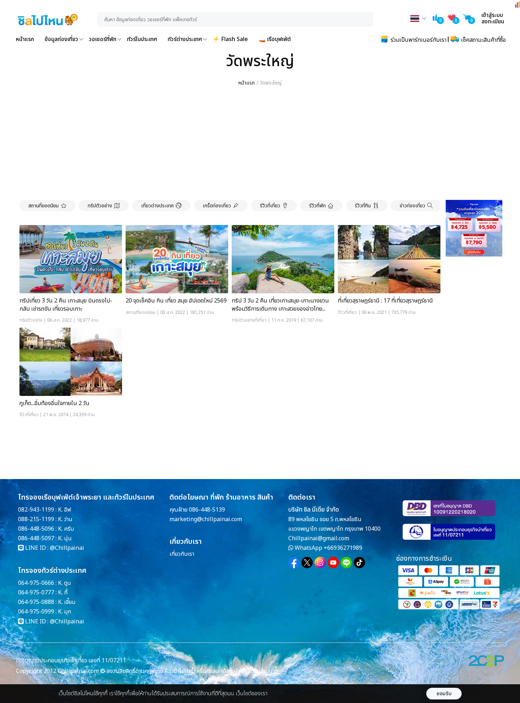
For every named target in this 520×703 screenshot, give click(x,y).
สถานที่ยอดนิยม (43, 205)
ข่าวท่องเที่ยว (412, 205)
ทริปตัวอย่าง (100, 205)
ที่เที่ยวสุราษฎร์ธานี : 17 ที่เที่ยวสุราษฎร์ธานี (385, 301)
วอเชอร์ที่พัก (102, 39)
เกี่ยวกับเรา (181, 554)
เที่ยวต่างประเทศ (157, 205)
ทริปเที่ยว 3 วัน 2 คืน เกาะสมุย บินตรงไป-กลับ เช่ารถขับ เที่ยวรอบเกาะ (65, 305)
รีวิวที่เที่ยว (270, 205)
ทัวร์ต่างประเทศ (185, 39)
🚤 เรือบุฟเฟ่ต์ (275, 39)
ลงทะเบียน (492, 21)
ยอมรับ (444, 693)
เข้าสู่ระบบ (492, 15)
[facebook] (294, 562)
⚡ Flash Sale (230, 39)
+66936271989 (343, 548)
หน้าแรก (25, 39)
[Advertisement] (260, 143)
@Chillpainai (67, 548)
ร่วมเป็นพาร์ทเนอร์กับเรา (417, 40)
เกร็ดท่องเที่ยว (217, 205)
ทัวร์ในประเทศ (142, 39)
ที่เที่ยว (261, 320)
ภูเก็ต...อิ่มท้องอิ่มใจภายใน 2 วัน (54, 403)
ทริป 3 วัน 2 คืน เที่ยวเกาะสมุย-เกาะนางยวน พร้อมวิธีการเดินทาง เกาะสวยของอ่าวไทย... (280, 305)
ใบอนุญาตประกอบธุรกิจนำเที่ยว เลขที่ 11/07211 (71, 660)
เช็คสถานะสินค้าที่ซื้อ (483, 40)
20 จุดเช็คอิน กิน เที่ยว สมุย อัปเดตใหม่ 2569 (176, 301)
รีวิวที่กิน (363, 205)
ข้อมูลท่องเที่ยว (61, 39)
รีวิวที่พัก (317, 205)
